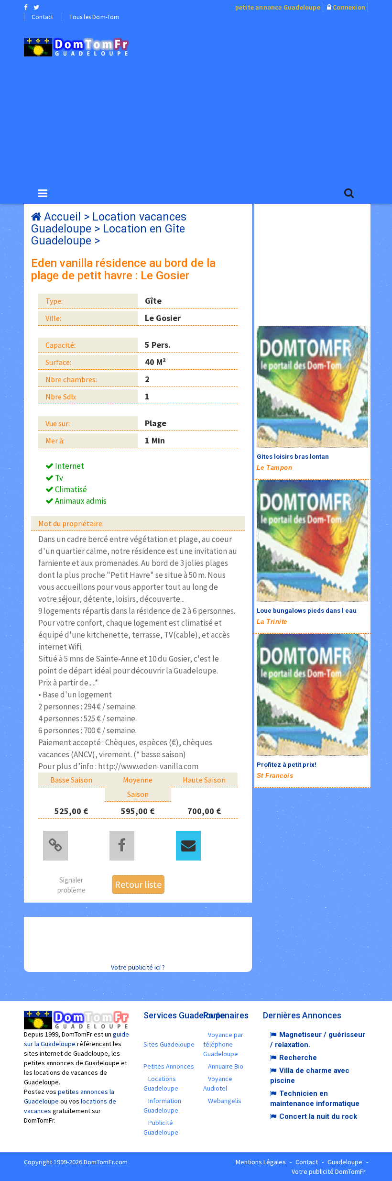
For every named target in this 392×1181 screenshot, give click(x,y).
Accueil (62, 216)
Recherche (298, 1057)
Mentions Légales (261, 1162)
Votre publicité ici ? (138, 967)
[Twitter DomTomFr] (36, 7)
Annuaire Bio (225, 1066)
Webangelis (224, 1100)
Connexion (349, 7)
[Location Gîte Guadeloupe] (76, 47)
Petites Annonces (168, 1066)
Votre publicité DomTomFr (329, 1171)
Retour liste (138, 884)
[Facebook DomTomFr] (25, 7)
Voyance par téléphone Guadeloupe (223, 1044)
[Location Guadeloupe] (312, 387)
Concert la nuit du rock (318, 1116)
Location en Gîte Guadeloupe (108, 234)
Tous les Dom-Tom (94, 17)
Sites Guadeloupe (169, 1044)
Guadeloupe (344, 1162)
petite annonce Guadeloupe (277, 7)
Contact (42, 17)
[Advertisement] (267, 101)
